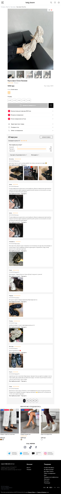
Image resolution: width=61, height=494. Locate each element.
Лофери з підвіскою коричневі (7, 434)
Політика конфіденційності (6, 487)
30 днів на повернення (17, 115)
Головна (3, 7)
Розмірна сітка (15, 127)
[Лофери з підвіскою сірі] (3, 439)
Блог (45, 475)
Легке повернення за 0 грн (18, 118)
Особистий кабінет (49, 467)
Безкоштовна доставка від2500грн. (21, 111)
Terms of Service (41, 492)
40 (28, 100)
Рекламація (47, 483)
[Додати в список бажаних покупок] (51, 105)
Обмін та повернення (17, 130)
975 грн (2, 437)
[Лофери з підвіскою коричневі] (9, 421)
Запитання (46, 479)
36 (9, 100)
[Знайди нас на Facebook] (36, 447)
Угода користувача (5, 488)
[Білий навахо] (9, 92)
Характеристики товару (17, 124)
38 (18, 100)
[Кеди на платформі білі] (50, 421)
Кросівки (13, 7)
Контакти (46, 481)
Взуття (8, 7)
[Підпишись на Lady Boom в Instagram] (25, 447)
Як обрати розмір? (49, 469)
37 (13, 100)
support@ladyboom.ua (7, 464)
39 (23, 100)
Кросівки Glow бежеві (22, 7)
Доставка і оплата (48, 471)
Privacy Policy (31, 492)
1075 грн (23, 437)
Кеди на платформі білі (46, 434)
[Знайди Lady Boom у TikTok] (30, 447)
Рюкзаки (29, 469)
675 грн (43, 437)
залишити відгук (46, 137)
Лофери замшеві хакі (25, 434)
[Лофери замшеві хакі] (30, 421)
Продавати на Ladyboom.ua (51, 477)
